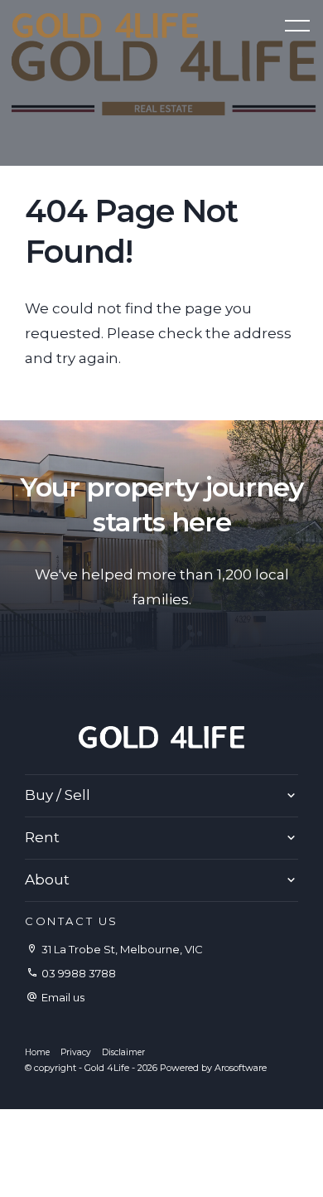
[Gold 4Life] (105, 24)
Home (37, 1052)
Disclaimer (123, 1052)
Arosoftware (241, 1067)
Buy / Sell (57, 795)
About (47, 879)
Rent (42, 837)
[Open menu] (297, 25)
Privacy (75, 1052)
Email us (62, 997)
